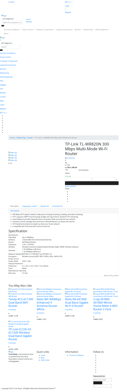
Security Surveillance (11, 29)
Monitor (78, 29)
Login (67, 6)
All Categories (8, 19)
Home (12, 138)
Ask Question (84, 170)
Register (68, 12)
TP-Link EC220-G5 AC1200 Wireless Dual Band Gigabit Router (20, 334)
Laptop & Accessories (64, 29)
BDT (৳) (68, 2)
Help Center (45, 360)
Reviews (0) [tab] (44, 206)
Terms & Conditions (76, 355)
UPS (1, 89)
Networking (88, 29)
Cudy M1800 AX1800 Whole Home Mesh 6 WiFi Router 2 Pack (105, 304)
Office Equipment (101, 29)
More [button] (6, 33)
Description (15, 211)
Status (67, 173)
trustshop (71, 158)
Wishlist (3, 93)
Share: (67, 189)
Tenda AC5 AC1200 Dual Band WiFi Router (20, 302)
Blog (1, 101)
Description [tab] (14, 206)
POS (1, 81)
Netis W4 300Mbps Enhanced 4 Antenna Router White (49, 304)
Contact (11, 2)
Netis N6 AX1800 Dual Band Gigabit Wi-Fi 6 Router (76, 302)
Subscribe (97, 383)
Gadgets (3, 85)
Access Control (27, 29)
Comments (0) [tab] (57, 206)
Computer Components (44, 29)
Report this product (111, 275)
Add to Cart (92, 183)
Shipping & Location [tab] (29, 206)
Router (30, 138)
